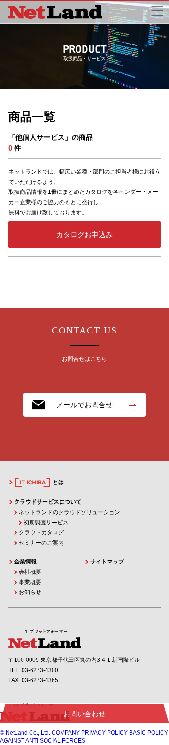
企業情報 (25, 561)
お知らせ (30, 592)
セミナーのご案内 (41, 542)
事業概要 (30, 582)
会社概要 (30, 572)
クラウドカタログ (41, 532)
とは (57, 482)
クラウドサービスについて (48, 502)
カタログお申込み (84, 234)
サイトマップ (107, 561)
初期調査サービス (46, 522)
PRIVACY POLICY (104, 732)
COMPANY (66, 732)
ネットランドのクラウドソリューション (69, 512)
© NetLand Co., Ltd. (25, 732)
